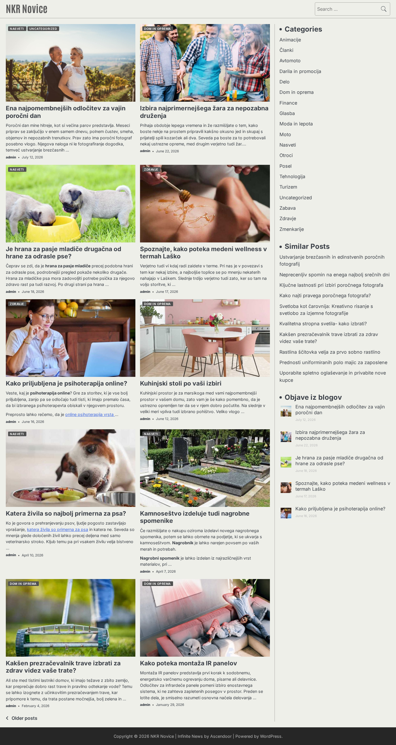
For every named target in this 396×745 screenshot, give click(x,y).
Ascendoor (221, 736)
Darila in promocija (300, 71)
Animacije (290, 40)
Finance (288, 103)
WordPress (270, 736)
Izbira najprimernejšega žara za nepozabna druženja (330, 435)
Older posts (24, 718)
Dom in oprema (157, 28)
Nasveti (17, 28)
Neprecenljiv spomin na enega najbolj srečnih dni (334, 274)
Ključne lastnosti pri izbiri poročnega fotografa (331, 285)
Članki (286, 50)
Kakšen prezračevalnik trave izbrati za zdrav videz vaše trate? (63, 667)
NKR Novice (27, 8)
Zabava (287, 208)
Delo (284, 82)
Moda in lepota (296, 124)
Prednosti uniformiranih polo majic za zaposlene (333, 362)
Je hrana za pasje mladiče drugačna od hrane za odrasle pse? (63, 252)
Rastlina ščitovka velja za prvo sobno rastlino (329, 352)
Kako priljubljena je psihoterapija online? (66, 383)
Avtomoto (290, 61)
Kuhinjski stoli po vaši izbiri (180, 383)
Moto (285, 134)
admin (11, 157)
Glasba (287, 113)
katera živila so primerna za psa (57, 529)
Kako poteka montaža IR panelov (188, 663)
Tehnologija (292, 176)
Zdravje (151, 169)
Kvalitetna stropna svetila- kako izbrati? (323, 324)
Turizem (288, 187)
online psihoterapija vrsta (90, 414)
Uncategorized (43, 28)
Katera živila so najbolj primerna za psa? (66, 513)
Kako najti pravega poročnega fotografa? (325, 296)
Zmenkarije (291, 229)
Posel (285, 166)
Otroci (286, 155)
